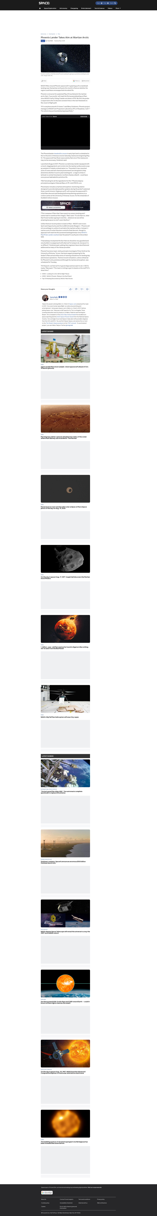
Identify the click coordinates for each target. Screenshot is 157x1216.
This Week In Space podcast (54, 323)
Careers (43, 1206)
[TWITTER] (61, 297)
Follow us (77, 80)
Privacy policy (101, 1199)
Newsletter (86, 80)
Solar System (52, 34)
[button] (113, 3)
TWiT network (72, 323)
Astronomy (63, 8)
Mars (59, 34)
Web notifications (102, 1203)
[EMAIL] (66, 297)
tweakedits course (60, 153)
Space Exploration (50, 8)
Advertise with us (82, 1203)
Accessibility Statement (66, 1203)
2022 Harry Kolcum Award (68, 314)
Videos (110, 8)
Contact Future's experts (66, 1199)
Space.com (72, 304)
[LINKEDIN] (64, 297)
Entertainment (86, 8)
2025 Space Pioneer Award (65, 317)
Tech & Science (99, 8)
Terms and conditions (84, 1199)
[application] (65, 132)
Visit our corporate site (94, 1187)
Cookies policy (45, 1203)
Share (45, 80)
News (42, 41)
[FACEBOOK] (59, 297)
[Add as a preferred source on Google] (47, 1192)
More (117, 8)
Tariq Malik (50, 40)
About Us (43, 1199)
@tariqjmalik (69, 325)
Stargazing (74, 8)
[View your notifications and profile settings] (108, 3)
